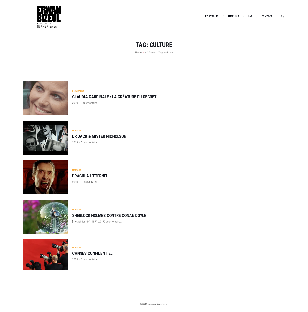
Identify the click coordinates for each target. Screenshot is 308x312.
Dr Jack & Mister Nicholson (99, 136)
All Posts (150, 52)
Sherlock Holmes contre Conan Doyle (109, 215)
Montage (76, 130)
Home (138, 52)
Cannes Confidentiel (92, 253)
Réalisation (78, 91)
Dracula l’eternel (90, 176)
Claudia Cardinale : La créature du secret (114, 97)
